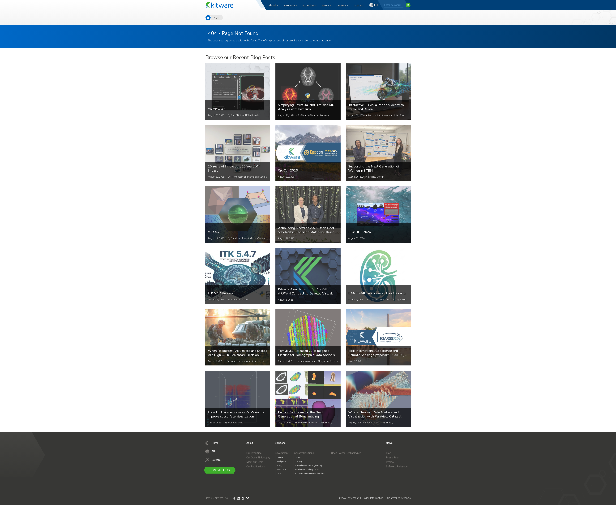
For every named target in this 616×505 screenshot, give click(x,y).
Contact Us (220, 470)
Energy (279, 465)
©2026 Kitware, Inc (217, 498)
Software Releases (397, 466)
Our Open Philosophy (258, 457)
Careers (341, 5)
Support (298, 457)
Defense (280, 457)
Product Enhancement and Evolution (310, 473)
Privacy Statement (348, 498)
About (272, 5)
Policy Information (373, 498)
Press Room (393, 457)
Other (279, 473)
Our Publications (255, 466)
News (325, 5)
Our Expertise (254, 453)
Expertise (308, 5)
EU (376, 5)
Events (390, 462)
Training (298, 461)
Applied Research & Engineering (308, 465)
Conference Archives (399, 498)
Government (281, 453)
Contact (359, 5)
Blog (388, 453)
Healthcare (281, 469)
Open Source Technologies (346, 453)
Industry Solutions (304, 453)
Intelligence (281, 461)
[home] (208, 17)
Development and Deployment (307, 469)
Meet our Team (254, 462)
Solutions (289, 5)
